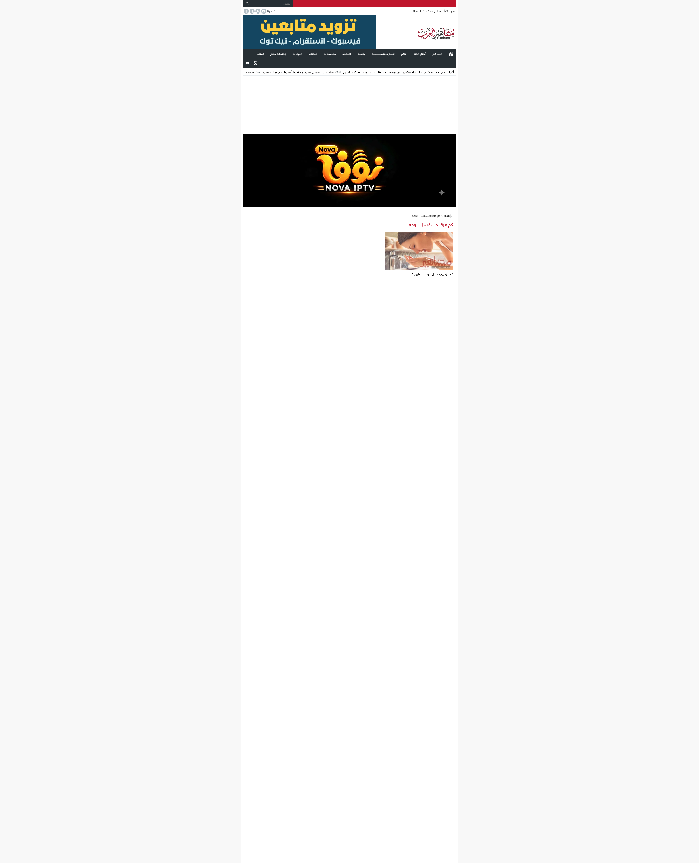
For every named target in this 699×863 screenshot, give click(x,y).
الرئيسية (450, 54)
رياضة (361, 53)
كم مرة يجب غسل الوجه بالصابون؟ (432, 274)
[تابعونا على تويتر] (252, 11)
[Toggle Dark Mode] (255, 62)
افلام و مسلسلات (383, 53)
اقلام (404, 53)
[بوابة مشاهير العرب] (416, 32)
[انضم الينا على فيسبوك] (246, 11)
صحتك (313, 53)
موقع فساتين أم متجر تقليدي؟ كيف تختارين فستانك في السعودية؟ (262, 71)
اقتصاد (346, 53)
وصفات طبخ (278, 53)
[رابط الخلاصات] (257, 11)
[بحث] (247, 3)
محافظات (329, 53)
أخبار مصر (420, 53)
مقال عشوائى (247, 63)
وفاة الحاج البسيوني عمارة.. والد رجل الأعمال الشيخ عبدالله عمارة (344, 71)
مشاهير (437, 53)
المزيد (260, 53)
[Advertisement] (349, 103)
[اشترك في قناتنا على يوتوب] (263, 11)
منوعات (298, 53)
